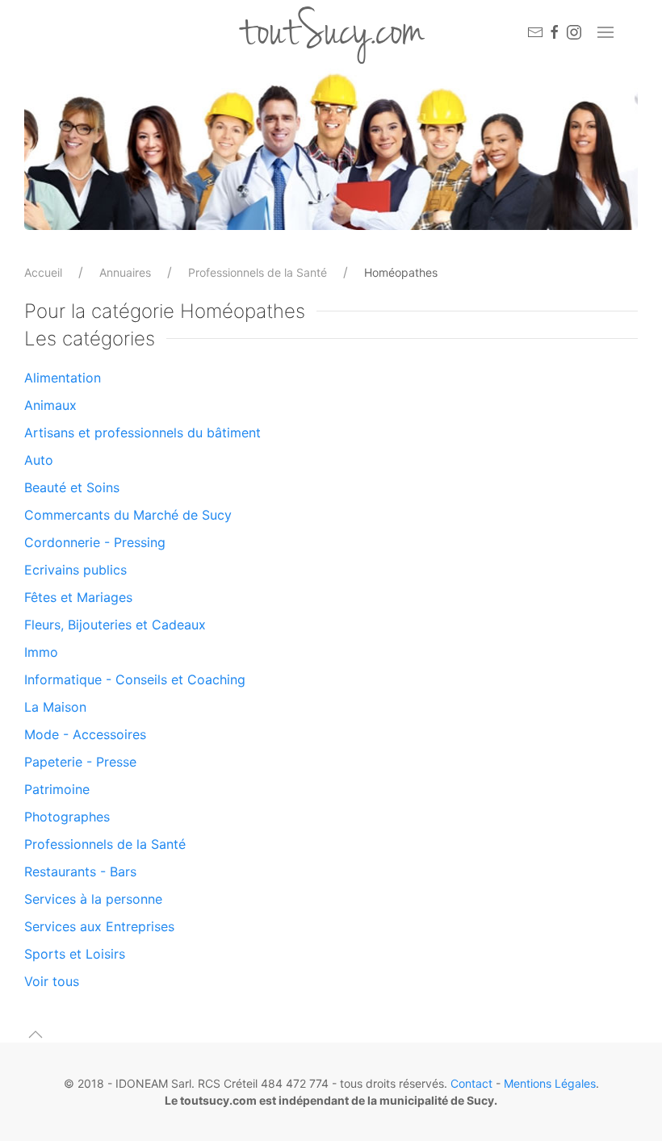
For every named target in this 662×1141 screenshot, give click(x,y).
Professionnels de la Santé (257, 272)
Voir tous (51, 981)
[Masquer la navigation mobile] (605, 32)
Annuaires (125, 272)
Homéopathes (401, 272)
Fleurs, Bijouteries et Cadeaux (115, 624)
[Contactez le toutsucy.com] (535, 32)
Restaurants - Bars (80, 871)
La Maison (55, 707)
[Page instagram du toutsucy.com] (574, 32)
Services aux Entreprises (99, 926)
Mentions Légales (550, 1083)
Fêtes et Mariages (78, 597)
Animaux (50, 405)
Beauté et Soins (71, 487)
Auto (38, 460)
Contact (471, 1083)
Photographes (67, 817)
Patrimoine (57, 789)
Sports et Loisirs (74, 954)
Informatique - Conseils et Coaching (134, 679)
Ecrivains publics (75, 570)
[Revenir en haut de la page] (35, 1034)
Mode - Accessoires (85, 734)
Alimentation (62, 378)
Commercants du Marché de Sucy (128, 515)
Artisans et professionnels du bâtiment (142, 432)
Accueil (43, 272)
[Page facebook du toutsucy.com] (555, 32)
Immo (41, 652)
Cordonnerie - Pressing (95, 542)
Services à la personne (93, 899)
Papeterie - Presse (80, 762)
